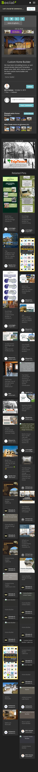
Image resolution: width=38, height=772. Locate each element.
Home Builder (9, 77)
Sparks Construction (14, 265)
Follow (30, 87)
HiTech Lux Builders (31, 487)
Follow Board (28, 113)
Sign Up (31, 9)
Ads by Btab (19, 29)
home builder (12, 230)
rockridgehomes (13, 228)
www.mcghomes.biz (14, 23)
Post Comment (26, 105)
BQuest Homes (30, 300)
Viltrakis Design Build (15, 510)
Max (9, 393)
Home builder (12, 395)
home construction (31, 301)
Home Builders (30, 732)
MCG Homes (29, 730)
